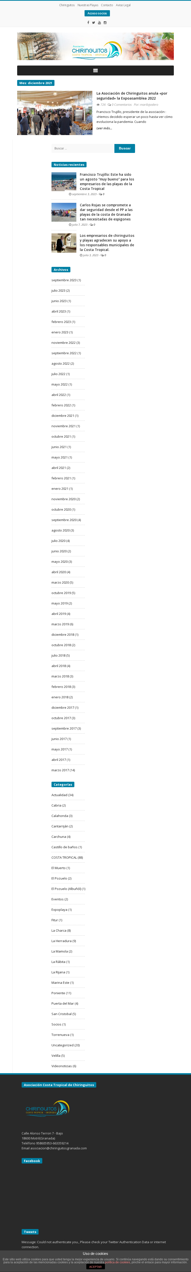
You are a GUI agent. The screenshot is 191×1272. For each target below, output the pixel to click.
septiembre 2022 (64, 353)
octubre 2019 (61, 593)
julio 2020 (58, 540)
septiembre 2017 (64, 728)
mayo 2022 (59, 384)
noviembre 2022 (63, 342)
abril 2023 (58, 311)
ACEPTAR (95, 1266)
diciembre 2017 (62, 707)
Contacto (107, 5)
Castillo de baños (64, 847)
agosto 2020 (60, 530)
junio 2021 (59, 447)
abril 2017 (58, 759)
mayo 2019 (59, 603)
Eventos (57, 899)
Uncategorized (62, 1045)
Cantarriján (59, 826)
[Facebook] (88, 22)
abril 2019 (58, 613)
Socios (56, 1024)
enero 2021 (59, 488)
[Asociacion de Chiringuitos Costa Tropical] (95, 46)
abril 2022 (58, 394)
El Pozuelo (59, 878)
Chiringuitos (67, 5)
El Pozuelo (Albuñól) (66, 888)
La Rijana (58, 972)
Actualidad (59, 795)
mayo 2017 (59, 749)
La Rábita (58, 961)
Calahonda (59, 815)
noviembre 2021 (63, 426)
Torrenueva (60, 1034)
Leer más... (104, 128)
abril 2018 (58, 666)
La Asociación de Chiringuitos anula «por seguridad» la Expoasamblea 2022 (131, 96)
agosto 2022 (60, 363)
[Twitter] (93, 22)
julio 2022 (58, 374)
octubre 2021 (61, 436)
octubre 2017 (61, 718)
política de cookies (117, 1262)
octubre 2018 (61, 645)
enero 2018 (59, 697)
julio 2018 (58, 655)
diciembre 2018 (62, 634)
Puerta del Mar (62, 1003)
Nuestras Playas (88, 5)
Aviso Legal (123, 5)
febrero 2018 (61, 686)
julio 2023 (58, 290)
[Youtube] (99, 22)
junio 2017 (59, 739)
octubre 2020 (61, 509)
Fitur (54, 920)
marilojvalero (149, 104)
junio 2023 (59, 301)
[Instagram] (105, 22)
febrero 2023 (61, 321)
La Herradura (61, 941)
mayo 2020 (59, 561)
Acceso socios (97, 13)
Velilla (55, 1055)
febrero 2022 (61, 405)
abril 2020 (58, 572)
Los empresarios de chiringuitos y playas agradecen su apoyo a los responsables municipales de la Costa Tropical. (107, 242)
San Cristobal (61, 1014)
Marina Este (60, 982)
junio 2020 (59, 551)
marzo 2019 (60, 624)
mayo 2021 (59, 457)
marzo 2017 (60, 770)
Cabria (56, 805)
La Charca (58, 930)
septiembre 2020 (64, 520)
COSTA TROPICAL (64, 857)
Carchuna (58, 836)
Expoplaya (59, 909)
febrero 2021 (61, 478)
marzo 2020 (60, 582)
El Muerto (58, 868)
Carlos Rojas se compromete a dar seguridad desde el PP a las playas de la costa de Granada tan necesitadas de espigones (106, 212)
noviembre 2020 (63, 499)
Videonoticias (61, 1066)
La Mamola (59, 951)
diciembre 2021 (62, 415)
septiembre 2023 (64, 280)
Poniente (58, 993)
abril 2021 (58, 467)
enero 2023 (59, 332)
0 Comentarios (122, 104)
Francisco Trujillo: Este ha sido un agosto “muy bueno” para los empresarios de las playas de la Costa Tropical (107, 181)
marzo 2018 (60, 676)
